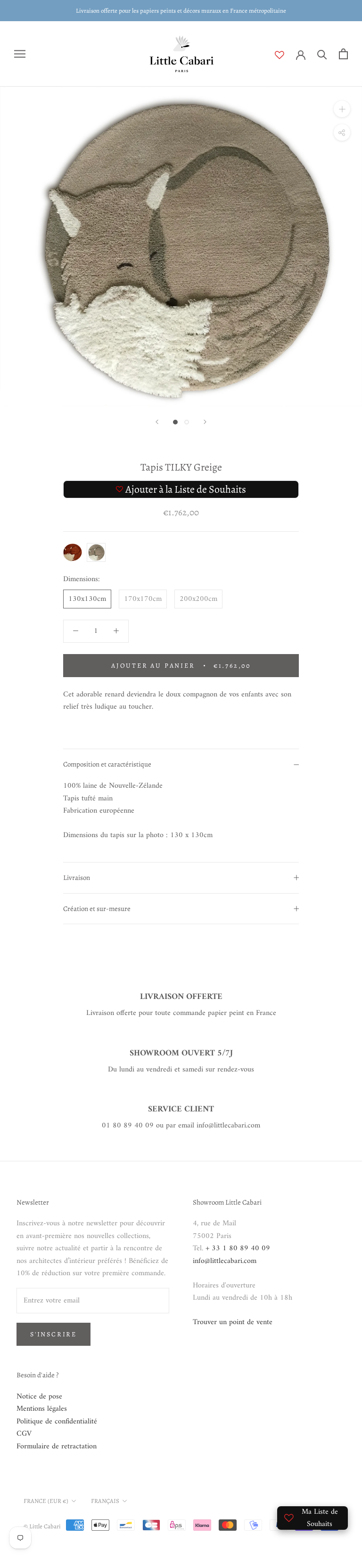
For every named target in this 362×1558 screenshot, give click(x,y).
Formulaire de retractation (56, 1446)
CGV (24, 1433)
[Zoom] (342, 109)
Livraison (76, 877)
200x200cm (198, 599)
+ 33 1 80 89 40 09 (238, 1248)
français (105, 1501)
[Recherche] (322, 54)
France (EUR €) (46, 1501)
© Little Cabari (42, 1526)
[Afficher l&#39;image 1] (175, 422)
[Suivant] (205, 422)
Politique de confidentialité (56, 1421)
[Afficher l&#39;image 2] (186, 422)
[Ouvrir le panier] (343, 53)
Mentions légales (41, 1408)
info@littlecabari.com (224, 1261)
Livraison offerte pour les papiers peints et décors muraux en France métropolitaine (181, 11)
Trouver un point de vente (232, 1322)
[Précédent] (157, 422)
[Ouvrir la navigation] (19, 54)
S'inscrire (53, 1334)
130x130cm (87, 599)
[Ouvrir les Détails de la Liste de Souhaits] (285, 55)
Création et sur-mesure (97, 908)
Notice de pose (39, 1396)
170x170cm (143, 599)
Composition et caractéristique (107, 764)
